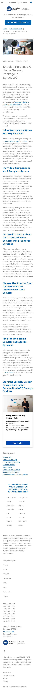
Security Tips (7, 457)
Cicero (21, 525)
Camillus (9, 521)
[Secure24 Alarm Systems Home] (18, 8)
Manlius (21, 505)
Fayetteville (10, 509)
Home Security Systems (11, 462)
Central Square (11, 497)
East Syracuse (23, 497)
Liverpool (21, 501)
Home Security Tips (10, 460)
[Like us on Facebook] (4, 652)
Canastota (22, 513)
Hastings (9, 525)
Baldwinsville (23, 521)
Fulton (9, 517)
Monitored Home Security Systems (15, 475)
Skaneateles (10, 505)
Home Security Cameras (11, 470)
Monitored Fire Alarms (11, 472)
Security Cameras (9, 465)
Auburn (21, 509)
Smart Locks (7, 467)
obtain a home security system (15, 141)
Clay (8, 513)
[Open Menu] (2, 2)
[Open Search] (31, 2)
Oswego (9, 501)
